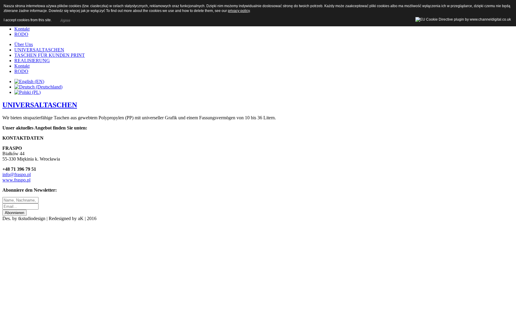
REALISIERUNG (32, 60)
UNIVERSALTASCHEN (39, 49)
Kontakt (22, 28)
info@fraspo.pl (16, 174)
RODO (21, 34)
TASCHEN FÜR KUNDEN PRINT (49, 55)
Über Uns (23, 44)
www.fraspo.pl (16, 179)
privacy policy (239, 11)
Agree (65, 20)
